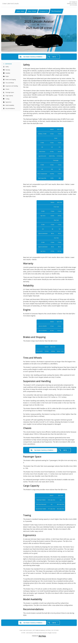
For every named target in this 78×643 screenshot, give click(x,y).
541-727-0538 (73, 5)
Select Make (20, 11)
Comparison (8, 64)
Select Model (32, 11)
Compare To (43, 11)
